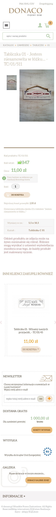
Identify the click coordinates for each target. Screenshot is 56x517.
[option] (36, 95)
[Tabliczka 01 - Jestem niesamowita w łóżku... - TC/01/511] (36, 95)
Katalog (8, 45)
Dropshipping (46, 3)
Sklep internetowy (21, 509)
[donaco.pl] (28, 12)
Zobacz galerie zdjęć (38, 480)
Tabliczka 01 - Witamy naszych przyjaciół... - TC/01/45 (31, 331)
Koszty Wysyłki (41, 430)
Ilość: (6, 186)
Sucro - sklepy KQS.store (26, 511)
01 (48, 45)
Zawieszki (23, 45)
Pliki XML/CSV (26, 3)
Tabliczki (38, 45)
